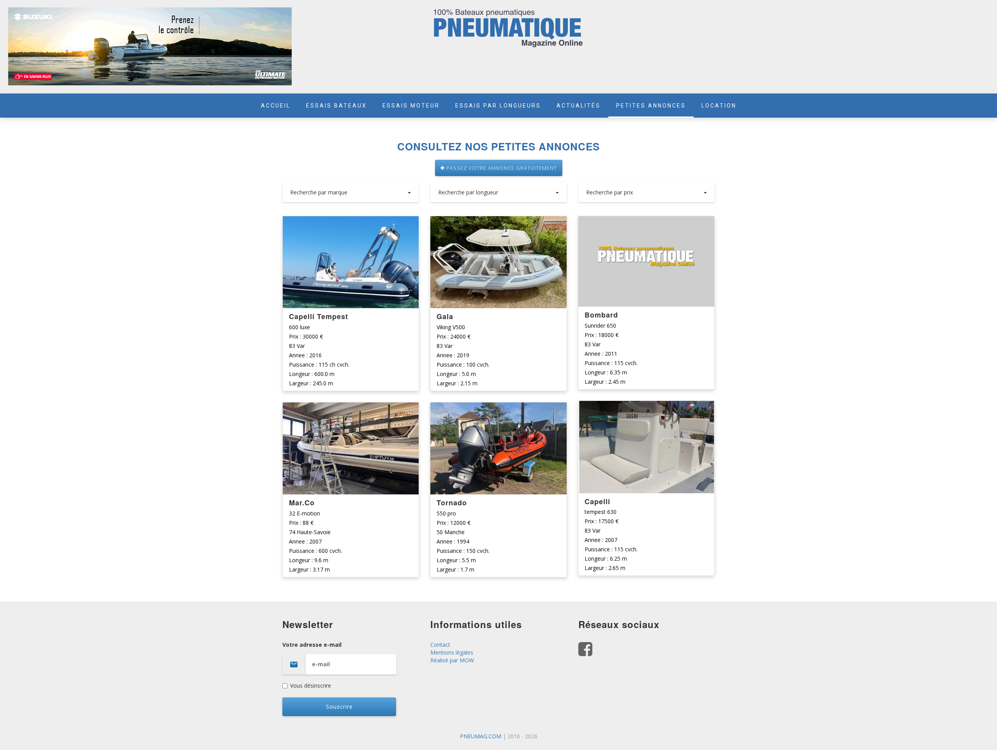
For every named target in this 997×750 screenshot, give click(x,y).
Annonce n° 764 (498, 409)
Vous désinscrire (310, 685)
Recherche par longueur (468, 192)
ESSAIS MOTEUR (411, 105)
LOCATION (718, 105)
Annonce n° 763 (646, 222)
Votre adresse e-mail (312, 644)
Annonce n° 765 (498, 222)
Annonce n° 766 (351, 409)
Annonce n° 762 (646, 407)
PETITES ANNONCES (651, 105)
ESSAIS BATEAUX (336, 105)
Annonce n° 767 (351, 222)
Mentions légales (451, 652)
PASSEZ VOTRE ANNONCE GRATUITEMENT (501, 167)
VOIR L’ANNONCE (350, 262)
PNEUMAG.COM (480, 736)
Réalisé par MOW (452, 660)
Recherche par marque (318, 192)
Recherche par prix (609, 192)
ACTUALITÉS (579, 105)
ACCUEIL (276, 105)
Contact (440, 644)
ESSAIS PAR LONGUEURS (498, 105)
